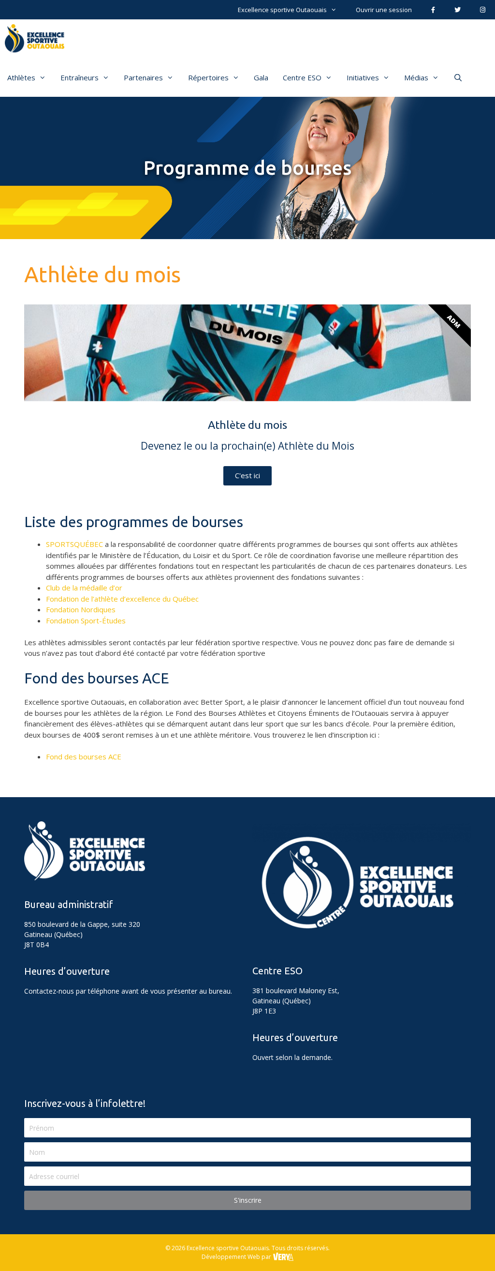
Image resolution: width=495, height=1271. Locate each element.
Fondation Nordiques (81, 609)
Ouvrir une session (384, 9)
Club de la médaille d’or (84, 587)
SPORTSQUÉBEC (74, 544)
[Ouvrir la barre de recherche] (458, 77)
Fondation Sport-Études (86, 620)
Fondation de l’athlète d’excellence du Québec (122, 599)
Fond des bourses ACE (83, 756)
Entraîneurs (79, 77)
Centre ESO (302, 77)
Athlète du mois (102, 274)
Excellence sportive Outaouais (282, 9)
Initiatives (363, 77)
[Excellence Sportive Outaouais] (37, 38)
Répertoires (208, 77)
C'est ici (247, 475)
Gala (261, 77)
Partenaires (143, 77)
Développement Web (231, 1257)
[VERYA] (283, 1257)
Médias (416, 77)
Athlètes (21, 77)
